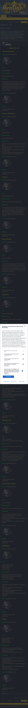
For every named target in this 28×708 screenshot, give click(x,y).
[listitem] (14, 351)
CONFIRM (8, 376)
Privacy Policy (22, 381)
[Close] (25, 326)
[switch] (23, 354)
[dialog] (14, 354)
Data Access (14, 381)
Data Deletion (6, 381)
